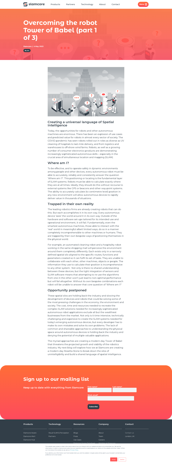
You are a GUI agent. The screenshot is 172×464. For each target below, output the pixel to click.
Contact (116, 4)
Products (55, 4)
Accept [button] (114, 459)
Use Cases (77, 440)
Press (75, 436)
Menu (141, 4)
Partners (70, 4)
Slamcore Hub (29, 440)
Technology (87, 4)
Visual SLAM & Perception (58, 433)
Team (101, 436)
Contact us (129, 433)
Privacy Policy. (74, 450)
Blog (27, 50)
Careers (102, 440)
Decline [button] (122, 459)
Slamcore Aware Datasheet (84, 443)
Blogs (75, 433)
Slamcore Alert (29, 436)
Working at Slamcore (107, 443)
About (102, 4)
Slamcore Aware (29, 433)
